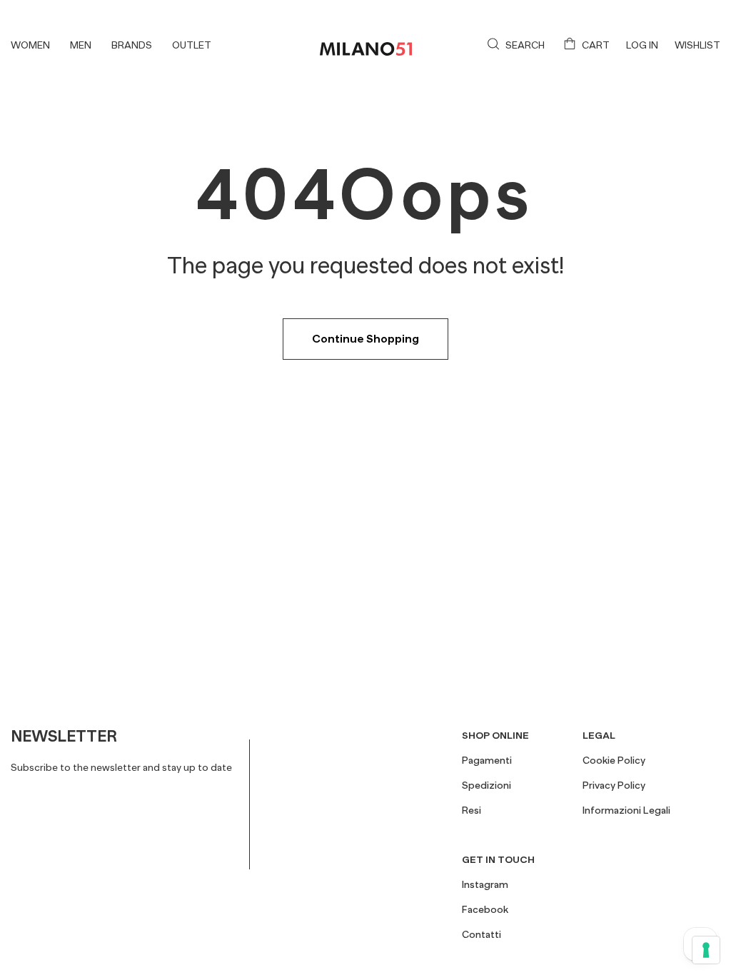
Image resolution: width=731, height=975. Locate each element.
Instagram (485, 884)
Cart (596, 45)
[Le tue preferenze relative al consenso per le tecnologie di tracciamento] (706, 950)
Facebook (485, 909)
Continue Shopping (365, 339)
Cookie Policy (614, 760)
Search (525, 45)
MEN (80, 45)
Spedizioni (486, 785)
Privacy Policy (614, 785)
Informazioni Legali (626, 810)
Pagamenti (487, 760)
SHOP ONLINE (495, 735)
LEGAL (599, 735)
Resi (471, 810)
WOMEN (30, 45)
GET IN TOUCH (498, 859)
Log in (642, 45)
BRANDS (131, 45)
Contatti (481, 934)
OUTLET (191, 45)
